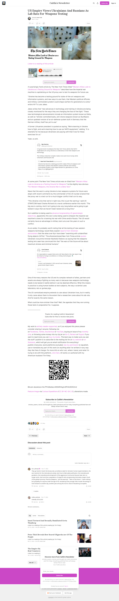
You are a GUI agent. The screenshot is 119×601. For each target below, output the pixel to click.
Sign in (113, 3)
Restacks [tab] (39, 448)
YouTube (60, 332)
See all (31, 562)
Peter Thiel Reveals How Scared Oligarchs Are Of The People (50, 536)
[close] (76, 549)
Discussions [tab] (41, 515)
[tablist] (35, 448)
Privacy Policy (72, 581)
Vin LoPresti (35, 469)
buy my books (54, 337)
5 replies (36, 491)
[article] (59, 525)
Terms (64, 588)
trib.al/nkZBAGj (41, 257)
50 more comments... (34, 507)
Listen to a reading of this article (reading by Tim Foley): (44, 525)
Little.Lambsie (36, 497)
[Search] (93, 3)
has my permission (71, 345)
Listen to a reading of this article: (41, 64)
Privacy (60, 588)
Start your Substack (55, 593)
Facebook (34, 332)
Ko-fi (67, 334)
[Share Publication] (97, 3)
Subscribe (104, 3)
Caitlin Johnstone (37, 17)
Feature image (33, 391)
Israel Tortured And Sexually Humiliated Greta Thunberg (47, 522)
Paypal (81, 334)
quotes (83, 236)
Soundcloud (49, 332)
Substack (50, 597)
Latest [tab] (34, 515)
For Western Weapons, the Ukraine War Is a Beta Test (49, 187)
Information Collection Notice (59, 581)
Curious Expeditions (50, 391)
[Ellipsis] (90, 468)
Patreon (73, 334)
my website (76, 340)
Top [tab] (30, 515)
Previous (34, 436)
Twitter (41, 332)
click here (56, 353)
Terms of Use (68, 579)
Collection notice (72, 588)
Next (85, 436)
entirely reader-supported (47, 326)
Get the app (68, 593)
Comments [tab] (32, 448)
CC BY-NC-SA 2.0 (66, 391)
